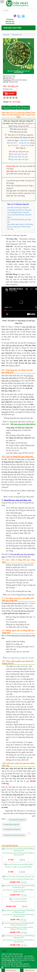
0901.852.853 (12, 143)
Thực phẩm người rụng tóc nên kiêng (20, 224)
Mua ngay (24, 882)
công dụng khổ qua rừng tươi (17, 819)
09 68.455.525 (24, 143)
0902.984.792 (9, 21)
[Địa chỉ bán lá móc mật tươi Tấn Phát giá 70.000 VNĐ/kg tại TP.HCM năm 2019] (18, 911)
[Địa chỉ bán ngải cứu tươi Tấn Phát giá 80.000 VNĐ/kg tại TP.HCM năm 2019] (18, 849)
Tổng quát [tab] (5, 108)
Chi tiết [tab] (13, 108)
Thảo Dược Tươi (16, 35)
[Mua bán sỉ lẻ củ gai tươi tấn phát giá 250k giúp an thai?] (18, 876)
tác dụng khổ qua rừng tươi (11, 824)
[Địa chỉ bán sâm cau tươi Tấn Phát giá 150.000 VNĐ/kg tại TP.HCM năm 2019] (18, 936)
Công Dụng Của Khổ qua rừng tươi (19, 210)
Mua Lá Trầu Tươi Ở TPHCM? (18, 901)
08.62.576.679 (13, 145)
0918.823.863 (10, 23)
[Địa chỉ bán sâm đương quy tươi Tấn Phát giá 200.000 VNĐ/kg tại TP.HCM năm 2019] (18, 924)
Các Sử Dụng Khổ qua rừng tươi (18, 212)
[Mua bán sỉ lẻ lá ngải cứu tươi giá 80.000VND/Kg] (18, 864)
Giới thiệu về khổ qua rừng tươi (18, 207)
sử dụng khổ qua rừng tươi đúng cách (14, 835)
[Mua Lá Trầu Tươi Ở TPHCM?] (18, 899)
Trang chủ (6, 35)
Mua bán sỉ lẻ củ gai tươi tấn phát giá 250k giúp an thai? (18, 879)
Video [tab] (19, 108)
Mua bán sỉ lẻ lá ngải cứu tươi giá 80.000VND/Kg (18, 867)
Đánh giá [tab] (26, 108)
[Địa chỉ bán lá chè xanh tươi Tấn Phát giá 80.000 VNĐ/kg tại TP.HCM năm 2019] (18, 886)
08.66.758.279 (26, 145)
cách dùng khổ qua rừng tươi (12, 829)
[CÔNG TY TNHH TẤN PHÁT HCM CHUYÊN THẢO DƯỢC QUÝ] (18, 3)
